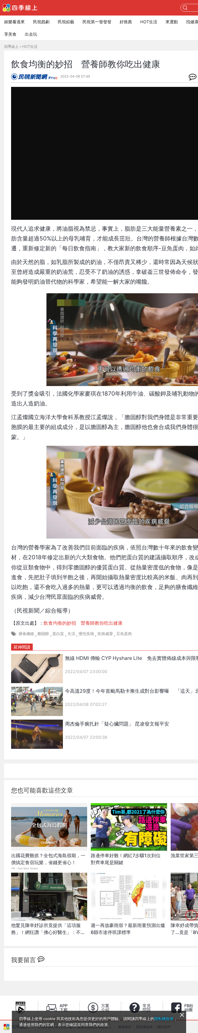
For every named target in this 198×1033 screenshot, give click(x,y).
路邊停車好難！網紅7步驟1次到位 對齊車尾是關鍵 (128, 859)
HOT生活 (148, 21)
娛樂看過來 (14, 21)
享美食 (10, 34)
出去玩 (31, 34)
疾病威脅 (105, 633)
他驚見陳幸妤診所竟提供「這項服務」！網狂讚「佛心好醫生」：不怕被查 (48, 931)
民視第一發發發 (96, 21)
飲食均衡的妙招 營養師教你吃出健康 (83, 623)
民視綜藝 (66, 21)
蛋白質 (58, 633)
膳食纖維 (26, 633)
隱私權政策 (164, 1018)
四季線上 (11, 46)
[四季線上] (20, 8)
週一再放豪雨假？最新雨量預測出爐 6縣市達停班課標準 (129, 929)
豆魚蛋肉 (124, 633)
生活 (71, 633)
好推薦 (126, 21)
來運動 (172, 21)
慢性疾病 (86, 633)
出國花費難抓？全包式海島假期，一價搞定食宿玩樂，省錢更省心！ (48, 859)
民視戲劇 (41, 21)
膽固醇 (43, 633)
